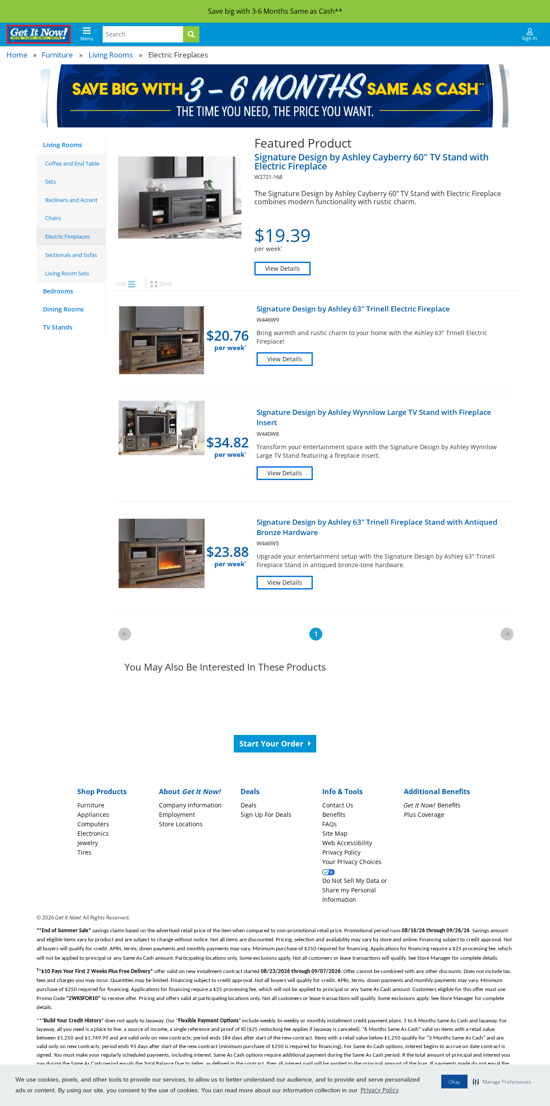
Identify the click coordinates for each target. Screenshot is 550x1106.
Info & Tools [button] (342, 791)
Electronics (93, 833)
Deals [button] (250, 791)
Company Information (190, 805)
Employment (177, 814)
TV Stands (57, 327)
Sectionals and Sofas (71, 255)
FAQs (329, 824)
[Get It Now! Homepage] (38, 34)
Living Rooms (111, 55)
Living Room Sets (67, 273)
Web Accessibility (347, 843)
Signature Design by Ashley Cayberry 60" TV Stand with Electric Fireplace (371, 161)
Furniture (57, 55)
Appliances (93, 814)
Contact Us (337, 805)
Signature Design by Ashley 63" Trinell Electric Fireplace (353, 309)
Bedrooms (58, 291)
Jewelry (87, 843)
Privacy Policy (380, 1090)
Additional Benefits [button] (437, 791)
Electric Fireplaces (67, 236)
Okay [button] (454, 1081)
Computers (93, 824)
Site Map (335, 833)
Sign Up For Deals (266, 814)
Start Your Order (272, 743)
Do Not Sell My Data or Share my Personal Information (354, 890)
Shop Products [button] (102, 791)
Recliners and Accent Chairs (71, 209)
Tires (84, 852)
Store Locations (181, 824)
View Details (282, 268)
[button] (502, 1081)
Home (17, 55)
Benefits (333, 814)
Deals (249, 805)
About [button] (189, 791)
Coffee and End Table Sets (72, 172)
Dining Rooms (63, 309)
